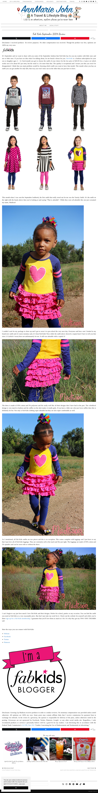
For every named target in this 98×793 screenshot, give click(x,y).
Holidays (50, 1)
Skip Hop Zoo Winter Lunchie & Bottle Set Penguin (78, 769)
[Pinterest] (84, 1)
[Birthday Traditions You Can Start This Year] (37, 748)
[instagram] (66, 784)
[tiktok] (80, 784)
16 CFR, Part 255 (28, 725)
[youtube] (77, 784)
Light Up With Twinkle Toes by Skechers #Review (13, 762)
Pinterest (7, 642)
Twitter (6, 639)
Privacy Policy (93, 791)
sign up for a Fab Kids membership (18, 618)
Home (5, 1)
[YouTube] (86, 1)
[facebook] (70, 784)
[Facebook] (91, 1)
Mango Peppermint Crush (61, 761)
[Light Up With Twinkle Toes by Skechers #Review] (14, 748)
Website (6, 634)
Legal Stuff (54, 25)
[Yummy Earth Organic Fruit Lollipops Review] (84, 748)
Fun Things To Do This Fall (11, 769)
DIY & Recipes (15, 1)
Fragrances (27, 1)
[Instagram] (82, 1)
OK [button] (16, 787)
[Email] (93, 1)
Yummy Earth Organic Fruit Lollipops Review (84, 761)
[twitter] (63, 784)
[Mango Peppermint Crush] (60, 748)
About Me (43, 25)
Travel (72, 1)
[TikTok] (88, 1)
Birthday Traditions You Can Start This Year (37, 761)
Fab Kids (69, 58)
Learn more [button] (22, 784)
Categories (39, 1)
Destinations (62, 1)
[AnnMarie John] (49, 11)
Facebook (7, 636)
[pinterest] (73, 784)
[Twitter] (79, 1)
